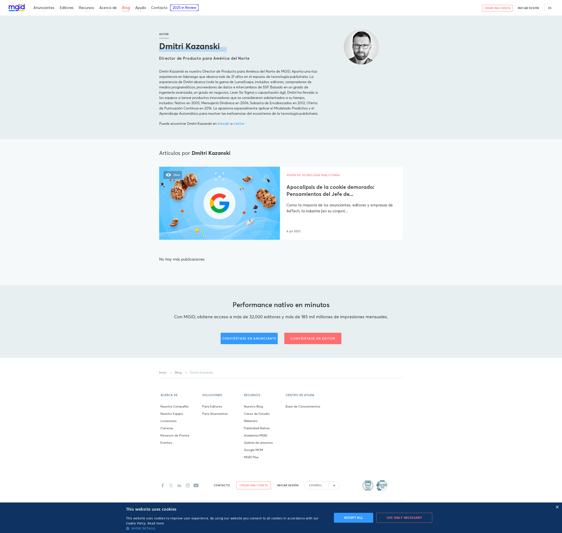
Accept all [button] (353, 517)
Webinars (251, 421)
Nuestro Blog (253, 406)
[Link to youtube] (196, 485)
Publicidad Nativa (257, 428)
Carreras (166, 428)
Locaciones (168, 421)
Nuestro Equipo (171, 414)
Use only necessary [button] (404, 517)
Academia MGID (255, 435)
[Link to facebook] (162, 485)
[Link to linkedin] (179, 485)
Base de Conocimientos (303, 406)
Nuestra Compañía (174, 406)
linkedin (224, 123)
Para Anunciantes (215, 414)
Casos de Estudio (257, 414)
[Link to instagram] (187, 485)
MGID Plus (251, 457)
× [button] (557, 507)
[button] (180, 395)
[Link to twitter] (171, 485)
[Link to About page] (375, 485)
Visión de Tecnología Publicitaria (313, 175)
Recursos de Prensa (174, 435)
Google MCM (253, 450)
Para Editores (212, 406)
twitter (239, 123)
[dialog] (281, 518)
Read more (156, 523)
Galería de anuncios (258, 443)
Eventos (166, 443)
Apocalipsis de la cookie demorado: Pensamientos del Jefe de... (330, 190)
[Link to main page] (17, 7)
